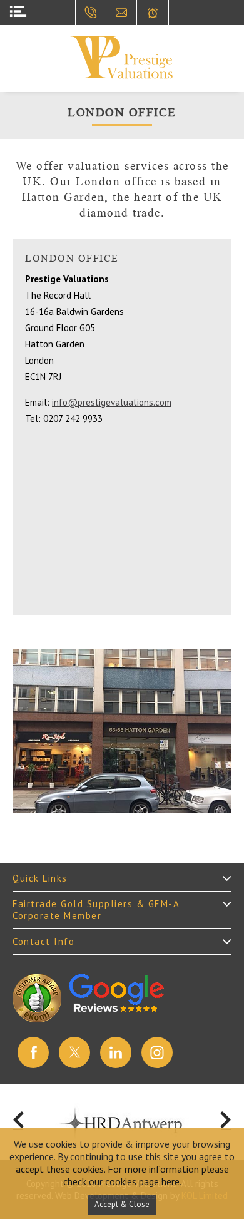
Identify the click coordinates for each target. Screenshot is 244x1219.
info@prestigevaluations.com (111, 402)
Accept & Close (122, 1204)
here (170, 1181)
